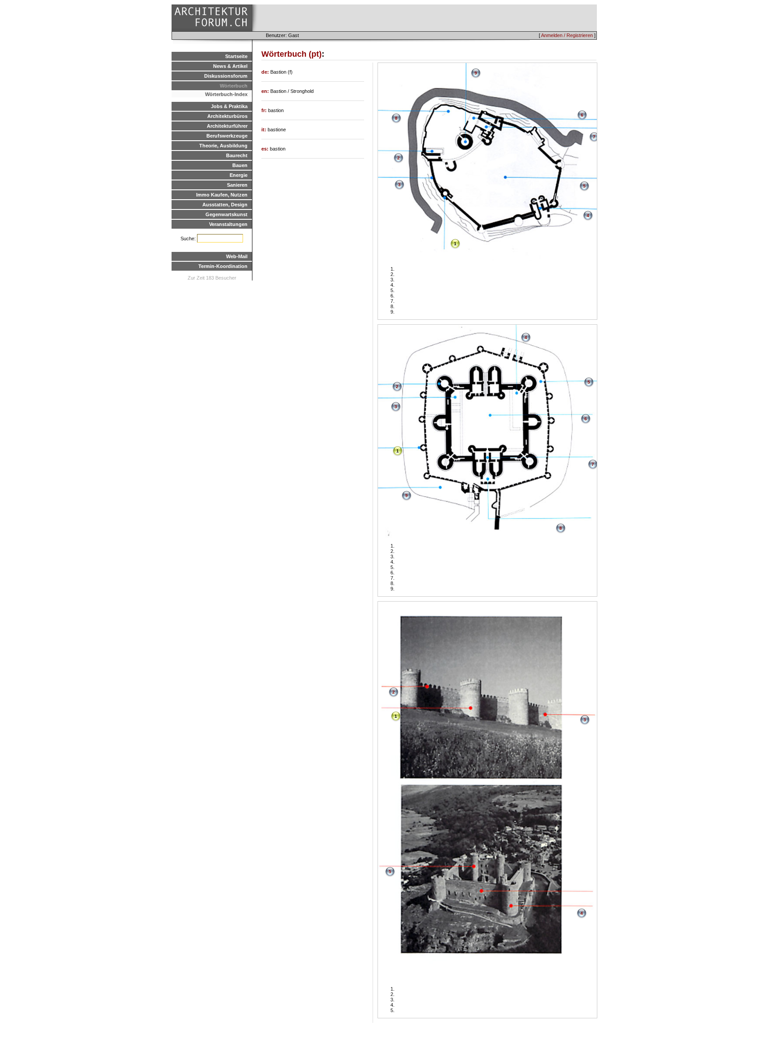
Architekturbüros (227, 116)
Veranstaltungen (228, 224)
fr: (264, 110)
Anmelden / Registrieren (567, 35)
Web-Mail (237, 256)
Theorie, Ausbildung (223, 145)
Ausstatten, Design (225, 204)
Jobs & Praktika (229, 106)
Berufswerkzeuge (227, 135)
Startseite (236, 56)
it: (264, 129)
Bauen (240, 165)
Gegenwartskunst (227, 214)
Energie (239, 175)
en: (265, 91)
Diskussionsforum (226, 76)
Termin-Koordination (223, 266)
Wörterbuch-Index (226, 94)
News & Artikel (230, 66)
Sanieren (237, 185)
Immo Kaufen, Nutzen (222, 194)
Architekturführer (227, 126)
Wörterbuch (234, 85)
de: (265, 72)
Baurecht (237, 155)
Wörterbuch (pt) (291, 54)
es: (265, 148)
